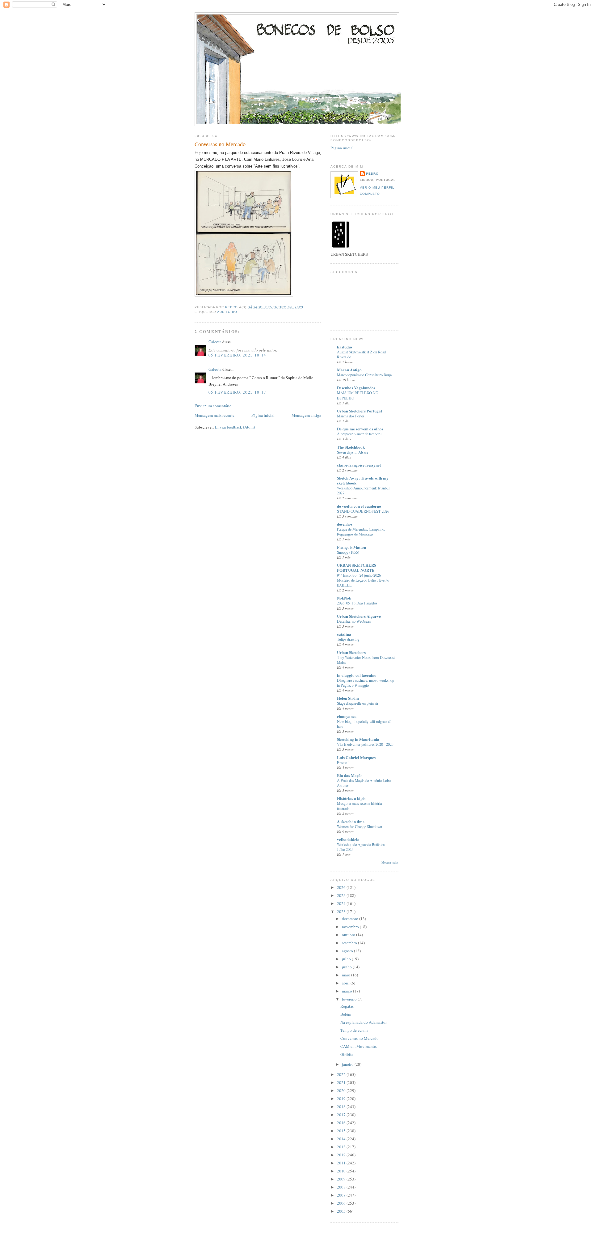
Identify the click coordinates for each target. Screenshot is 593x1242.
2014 (342, 1139)
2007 (342, 1195)
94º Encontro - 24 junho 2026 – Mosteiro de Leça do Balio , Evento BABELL (363, 580)
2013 (342, 1147)
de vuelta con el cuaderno (359, 506)
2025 (342, 895)
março (347, 991)
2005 (342, 1211)
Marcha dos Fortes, (351, 415)
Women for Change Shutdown (359, 826)
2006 (342, 1203)
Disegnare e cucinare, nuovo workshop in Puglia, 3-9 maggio (365, 683)
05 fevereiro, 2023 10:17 (237, 392)
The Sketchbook (351, 447)
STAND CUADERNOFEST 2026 (363, 511)
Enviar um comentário (213, 405)
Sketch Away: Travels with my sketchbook (363, 480)
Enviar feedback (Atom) (235, 427)
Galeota (214, 341)
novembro (351, 926)
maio (346, 975)
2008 (342, 1187)
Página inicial (263, 415)
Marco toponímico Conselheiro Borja (364, 374)
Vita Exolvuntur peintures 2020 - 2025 (365, 744)
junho (347, 967)
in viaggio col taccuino (356, 675)
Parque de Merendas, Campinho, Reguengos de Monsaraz (361, 531)
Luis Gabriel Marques (356, 757)
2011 (342, 1163)
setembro (350, 942)
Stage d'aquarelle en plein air (357, 703)
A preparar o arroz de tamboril (359, 433)
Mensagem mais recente (214, 415)
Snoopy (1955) (348, 552)
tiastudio (344, 347)
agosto (348, 951)
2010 (342, 1171)
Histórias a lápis (351, 798)
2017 (342, 1114)
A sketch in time (350, 821)
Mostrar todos (389, 862)
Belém (345, 1014)
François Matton (351, 547)
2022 (342, 1074)
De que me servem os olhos (360, 429)
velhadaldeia (348, 839)
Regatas (347, 1006)
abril (346, 983)
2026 (342, 887)
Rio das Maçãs (349, 775)
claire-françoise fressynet (359, 465)
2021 (342, 1082)
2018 (342, 1106)
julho (347, 959)
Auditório (227, 312)
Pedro (372, 173)
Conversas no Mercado (359, 1038)
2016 (342, 1122)
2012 (342, 1155)
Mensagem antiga (306, 415)
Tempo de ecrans (354, 1030)
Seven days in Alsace (352, 452)
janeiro (348, 1064)
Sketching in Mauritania (358, 739)
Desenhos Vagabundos (356, 388)
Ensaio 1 (343, 762)
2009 (342, 1179)
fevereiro (350, 999)
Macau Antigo (349, 370)
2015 (342, 1130)
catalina (344, 634)
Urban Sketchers (351, 652)
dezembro (350, 918)
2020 (342, 1090)
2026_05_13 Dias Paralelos (357, 602)
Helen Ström (348, 698)
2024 (342, 903)
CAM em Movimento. (358, 1046)
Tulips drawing (348, 639)
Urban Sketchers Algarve (359, 616)
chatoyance (346, 716)
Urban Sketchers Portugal (359, 411)
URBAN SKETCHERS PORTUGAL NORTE (356, 567)
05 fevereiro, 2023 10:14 (237, 355)
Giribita (346, 1054)
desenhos (344, 524)
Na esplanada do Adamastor (363, 1022)
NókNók (344, 598)
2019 (342, 1098)
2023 (342, 911)
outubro (349, 934)
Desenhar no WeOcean (354, 621)
